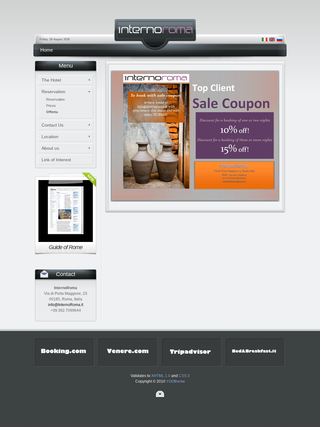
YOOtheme (175, 381)
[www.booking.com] (63, 356)
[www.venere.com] (127, 356)
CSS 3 (184, 376)
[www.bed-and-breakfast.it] (254, 356)
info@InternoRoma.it (65, 305)
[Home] (160, 35)
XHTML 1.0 (160, 376)
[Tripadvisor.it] (190, 356)
